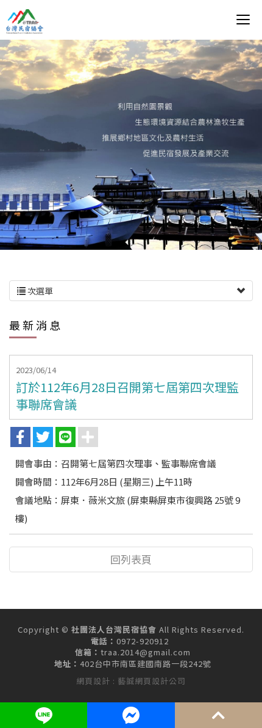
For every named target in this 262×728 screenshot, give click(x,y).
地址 (62, 663)
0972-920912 (142, 641)
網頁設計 (93, 680)
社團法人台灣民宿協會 (25, 21)
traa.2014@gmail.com (146, 652)
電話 (99, 641)
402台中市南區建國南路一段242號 (145, 663)
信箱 (83, 652)
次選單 (39, 291)
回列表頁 (131, 559)
